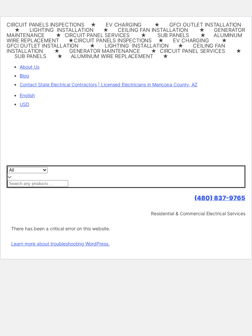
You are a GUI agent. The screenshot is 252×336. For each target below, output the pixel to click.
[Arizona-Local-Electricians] (87, 162)
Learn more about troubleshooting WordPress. (60, 243)
